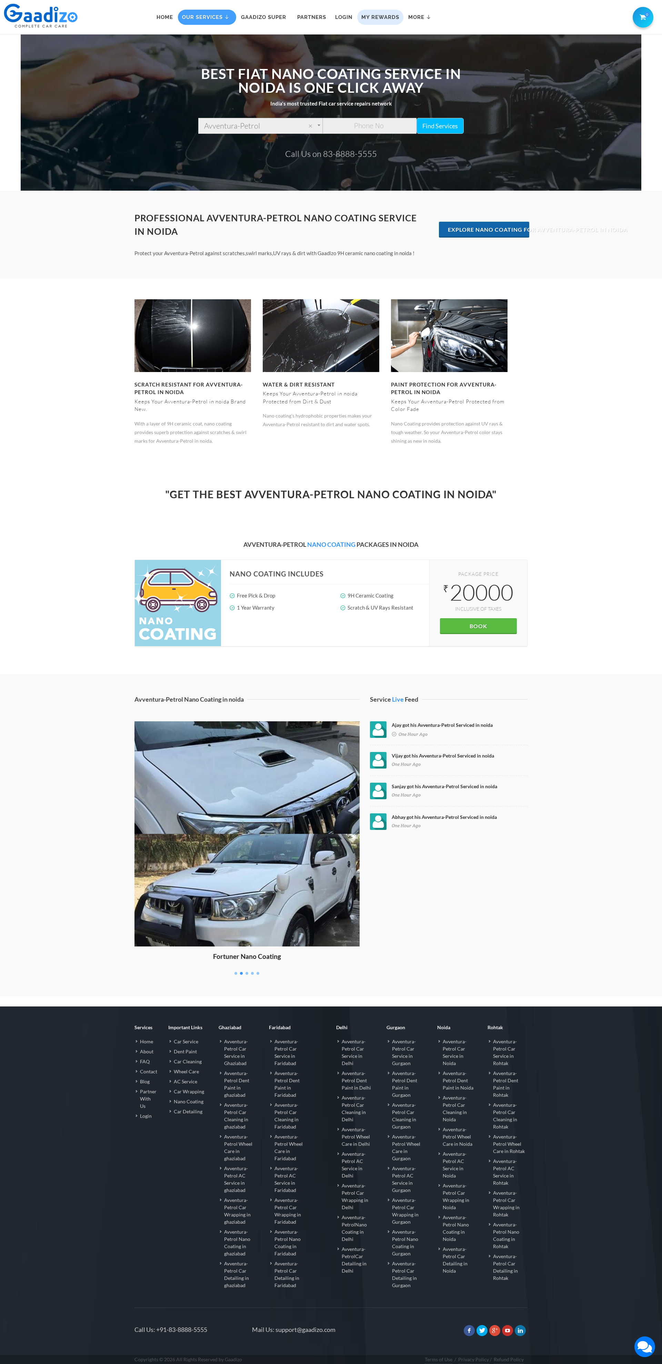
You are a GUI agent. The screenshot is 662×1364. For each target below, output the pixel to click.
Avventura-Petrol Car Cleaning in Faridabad (286, 1116)
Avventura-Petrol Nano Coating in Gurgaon (405, 1242)
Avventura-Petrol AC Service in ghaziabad (236, 1179)
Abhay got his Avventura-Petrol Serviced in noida (444, 817)
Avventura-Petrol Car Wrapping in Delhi (355, 1196)
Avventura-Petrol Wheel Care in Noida (457, 1136)
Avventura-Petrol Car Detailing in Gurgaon (404, 1274)
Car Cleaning (188, 1061)
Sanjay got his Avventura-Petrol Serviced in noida (444, 786)
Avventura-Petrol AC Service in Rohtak (505, 1172)
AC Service (185, 1081)
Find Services (440, 126)
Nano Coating (188, 1101)
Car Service (186, 1041)
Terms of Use (438, 1359)
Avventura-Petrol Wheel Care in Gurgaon (406, 1147)
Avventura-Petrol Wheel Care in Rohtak (509, 1144)
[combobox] (260, 126)
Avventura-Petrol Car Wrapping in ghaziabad (237, 1211)
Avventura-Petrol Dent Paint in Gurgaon (404, 1084)
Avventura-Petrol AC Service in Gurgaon (404, 1179)
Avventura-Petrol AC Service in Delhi (353, 1165)
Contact (148, 1071)
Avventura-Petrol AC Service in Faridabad (286, 1179)
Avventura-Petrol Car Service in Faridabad (286, 1052)
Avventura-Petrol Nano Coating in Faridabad (287, 1242)
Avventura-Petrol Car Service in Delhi (353, 1052)
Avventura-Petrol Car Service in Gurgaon (404, 1052)
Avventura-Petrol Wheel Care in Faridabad (288, 1147)
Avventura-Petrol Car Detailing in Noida (455, 1260)
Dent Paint (185, 1051)
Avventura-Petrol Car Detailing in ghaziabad (236, 1274)
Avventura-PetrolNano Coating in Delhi (354, 1228)
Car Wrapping (189, 1091)
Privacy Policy (473, 1359)
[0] (641, 15)
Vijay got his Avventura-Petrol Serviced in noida (443, 756)
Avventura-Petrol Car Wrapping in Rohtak (506, 1203)
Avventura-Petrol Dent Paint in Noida (458, 1080)
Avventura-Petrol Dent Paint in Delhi (356, 1080)
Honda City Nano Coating (247, 731)
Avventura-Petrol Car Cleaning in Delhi (354, 1108)
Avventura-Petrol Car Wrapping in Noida (456, 1196)
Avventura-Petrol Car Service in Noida (455, 1052)
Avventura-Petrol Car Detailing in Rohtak (505, 1267)
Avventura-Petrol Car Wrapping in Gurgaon (405, 1211)
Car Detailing (188, 1111)
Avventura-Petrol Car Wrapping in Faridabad (287, 1211)
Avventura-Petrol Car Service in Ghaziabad (236, 1052)
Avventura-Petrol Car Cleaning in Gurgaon (404, 1116)
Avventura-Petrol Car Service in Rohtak (505, 1052)
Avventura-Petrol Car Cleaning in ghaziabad (236, 1116)
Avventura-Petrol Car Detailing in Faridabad (286, 1274)
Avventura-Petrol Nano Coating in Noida (456, 1228)
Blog (145, 1081)
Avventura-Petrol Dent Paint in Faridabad (287, 1084)
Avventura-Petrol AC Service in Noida (455, 1165)
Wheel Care (186, 1071)
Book (478, 626)
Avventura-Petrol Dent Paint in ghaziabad (236, 1084)
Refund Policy (509, 1359)
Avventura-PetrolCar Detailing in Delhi (354, 1260)
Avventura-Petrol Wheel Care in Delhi (356, 1136)
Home (146, 1041)
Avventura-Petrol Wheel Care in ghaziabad (238, 1147)
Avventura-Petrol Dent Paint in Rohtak (505, 1084)
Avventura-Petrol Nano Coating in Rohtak (506, 1235)
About (146, 1051)
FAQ (145, 1061)
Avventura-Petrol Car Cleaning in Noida (455, 1108)
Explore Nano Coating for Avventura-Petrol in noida (489, 229)
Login (146, 1116)
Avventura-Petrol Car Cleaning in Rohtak (505, 1116)
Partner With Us (148, 1099)
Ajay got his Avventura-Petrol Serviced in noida (442, 725)
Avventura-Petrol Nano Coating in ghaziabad (237, 1242)
